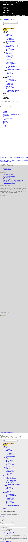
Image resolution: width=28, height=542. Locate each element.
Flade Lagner (10, 76)
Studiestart (6, 115)
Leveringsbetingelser (9, 176)
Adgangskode (4, 527)
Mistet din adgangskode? (7, 533)
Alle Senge (9, 35)
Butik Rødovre (7, 169)
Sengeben (9, 86)
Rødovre (22, 2)
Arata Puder (9, 45)
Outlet (5, 30)
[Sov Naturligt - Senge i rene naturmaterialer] (8, 19)
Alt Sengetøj (9, 62)
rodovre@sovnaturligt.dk (7, 432)
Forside (2, 101)
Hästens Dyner (10, 58)
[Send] (3, 24)
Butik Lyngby (6, 168)
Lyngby (18, 2)
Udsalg (5, 111)
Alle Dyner (9, 53)
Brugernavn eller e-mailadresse (9, 523)
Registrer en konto (5, 517)
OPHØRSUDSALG (8, 28)
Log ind (9, 530)
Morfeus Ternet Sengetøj (13, 69)
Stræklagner (9, 73)
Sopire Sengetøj (10, 66)
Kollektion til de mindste (12, 90)
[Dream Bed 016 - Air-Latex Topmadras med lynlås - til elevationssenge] (14, 157)
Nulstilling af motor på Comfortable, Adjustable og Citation (12, 182)
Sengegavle (9, 82)
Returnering (6, 179)
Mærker (8, 34)
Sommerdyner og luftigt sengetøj (12, 114)
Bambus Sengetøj (11, 63)
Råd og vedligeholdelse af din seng (13, 180)
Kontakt (5, 8)
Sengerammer (10, 39)
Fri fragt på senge (8, 4)
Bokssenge (9, 38)
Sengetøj (5, 60)
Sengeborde (9, 89)
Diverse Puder (10, 51)
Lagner (5, 70)
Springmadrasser (11, 80)
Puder (5, 42)
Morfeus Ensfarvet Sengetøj (14, 68)
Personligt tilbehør (11, 91)
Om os (5, 7)
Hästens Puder (10, 49)
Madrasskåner (10, 83)
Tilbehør (5, 77)
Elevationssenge (10, 41)
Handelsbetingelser (8, 174)
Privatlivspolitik (7, 177)
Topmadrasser (10, 79)
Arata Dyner (9, 55)
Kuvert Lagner (10, 75)
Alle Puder (9, 44)
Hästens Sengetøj (11, 65)
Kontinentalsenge (11, 37)
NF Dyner (9, 59)
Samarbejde (6, 10)
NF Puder (9, 48)
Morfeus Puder (10, 46)
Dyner (5, 52)
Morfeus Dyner (10, 56)
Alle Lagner (9, 72)
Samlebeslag (10, 84)
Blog (4, 93)
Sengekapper (10, 87)
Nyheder (5, 31)
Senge (5, 32)
